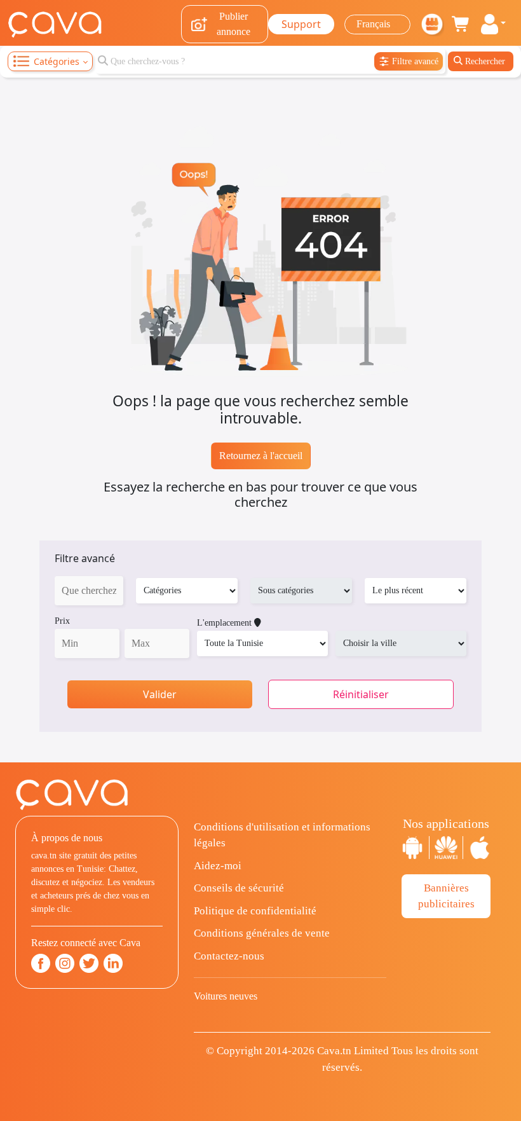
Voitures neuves (225, 996)
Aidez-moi (217, 866)
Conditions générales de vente (262, 933)
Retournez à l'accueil (260, 455)
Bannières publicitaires (446, 896)
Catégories (56, 61)
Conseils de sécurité (239, 888)
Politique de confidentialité (255, 911)
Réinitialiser (361, 694)
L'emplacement (225, 623)
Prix (62, 621)
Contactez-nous (229, 956)
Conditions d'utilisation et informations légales (282, 835)
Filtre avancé (85, 558)
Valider (160, 694)
